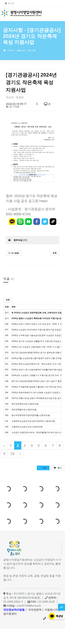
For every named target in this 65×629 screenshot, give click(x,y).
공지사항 (32, 50)
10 (12, 453)
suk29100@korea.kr (29, 605)
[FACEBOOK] (36, 221)
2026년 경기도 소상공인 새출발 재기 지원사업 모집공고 (36, 341)
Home (11, 50)
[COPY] (53, 221)
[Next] (20, 454)
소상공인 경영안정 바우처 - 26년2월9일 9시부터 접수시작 (37, 432)
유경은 (20, 97)
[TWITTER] (45, 221)
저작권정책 (35, 609)
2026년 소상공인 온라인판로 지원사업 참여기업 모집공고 (37, 330)
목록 (55, 253)
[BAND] (20, 221)
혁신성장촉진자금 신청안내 (24, 404)
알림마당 (21, 50)
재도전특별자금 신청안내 (23, 409)
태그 (59, 467)
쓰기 (44, 467)
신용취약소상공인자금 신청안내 (26, 427)
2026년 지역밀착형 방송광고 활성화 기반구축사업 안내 (36, 387)
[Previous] (4, 445)
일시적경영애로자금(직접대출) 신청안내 (29, 415)
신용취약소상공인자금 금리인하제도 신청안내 (32, 421)
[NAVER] (28, 221)
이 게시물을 (13, 253)
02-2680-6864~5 (44, 618)
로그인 (11, 3)
